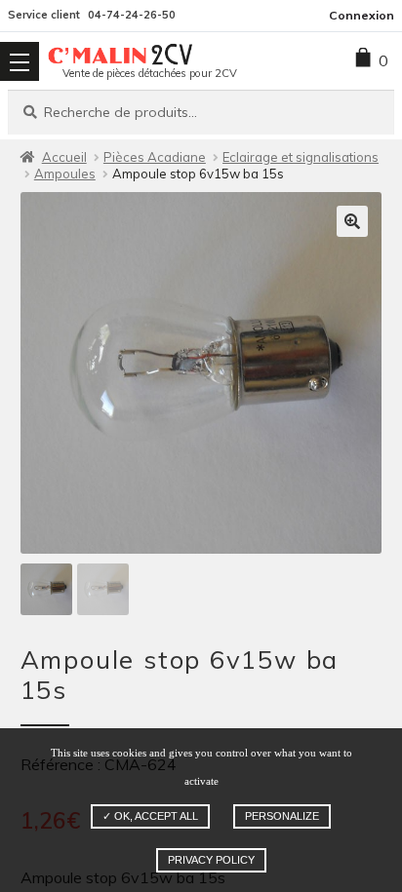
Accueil (64, 157)
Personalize (282, 816)
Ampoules (65, 173)
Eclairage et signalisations (300, 157)
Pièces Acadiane (154, 157)
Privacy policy (211, 860)
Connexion (361, 15)
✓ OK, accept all (150, 816)
